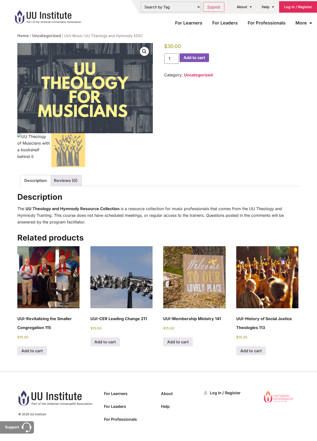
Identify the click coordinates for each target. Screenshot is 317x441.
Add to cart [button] (32, 350)
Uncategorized (46, 35)
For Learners (188, 22)
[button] (144, 51)
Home (23, 35)
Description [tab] (35, 180)
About (242, 7)
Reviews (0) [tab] (66, 180)
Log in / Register (298, 7)
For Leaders (225, 22)
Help (265, 7)
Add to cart (194, 57)
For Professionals (267, 22)
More (301, 22)
